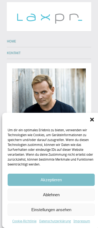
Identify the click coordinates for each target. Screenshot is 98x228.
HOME (11, 41)
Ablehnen (51, 194)
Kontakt (13, 53)
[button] (92, 119)
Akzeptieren (51, 179)
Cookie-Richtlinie (24, 221)
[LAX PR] (49, 13)
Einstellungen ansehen (51, 209)
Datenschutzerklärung (55, 221)
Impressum (82, 221)
